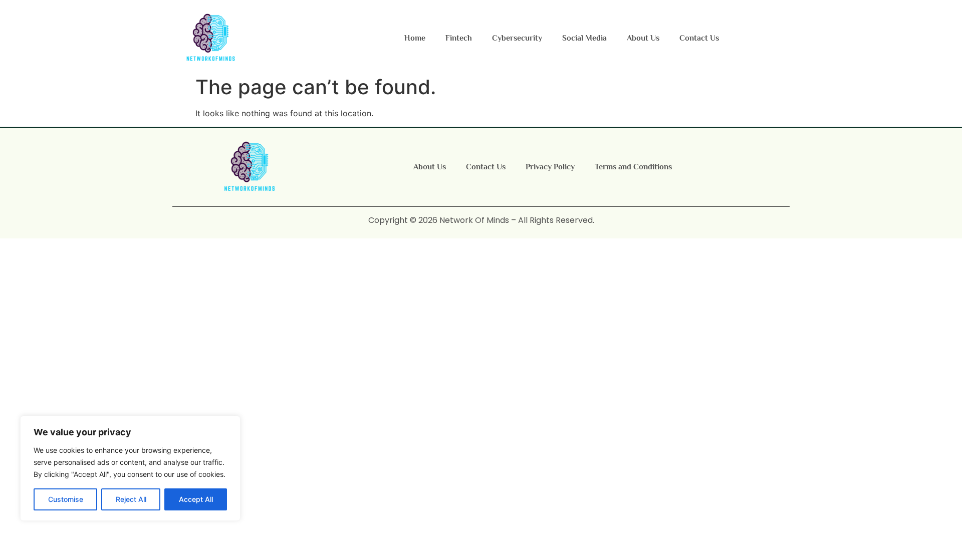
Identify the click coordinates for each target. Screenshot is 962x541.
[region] (130, 468)
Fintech (458, 38)
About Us (643, 38)
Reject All (131, 499)
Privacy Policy (550, 166)
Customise (65, 499)
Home (414, 38)
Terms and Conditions (633, 166)
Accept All (196, 499)
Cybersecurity (517, 38)
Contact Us (699, 38)
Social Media (584, 38)
